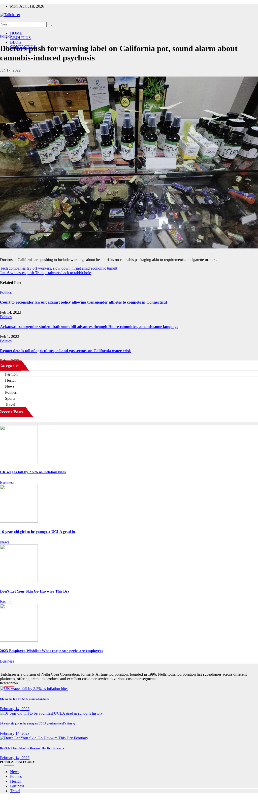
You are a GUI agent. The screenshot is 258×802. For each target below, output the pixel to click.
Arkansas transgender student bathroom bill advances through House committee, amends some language (89, 326)
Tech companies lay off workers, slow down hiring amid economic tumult (58, 268)
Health (10, 380)
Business (7, 482)
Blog (15, 42)
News (9, 386)
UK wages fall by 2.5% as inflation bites (33, 472)
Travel (10, 404)
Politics (6, 36)
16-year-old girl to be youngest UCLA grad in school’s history (37, 723)
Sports (10, 398)
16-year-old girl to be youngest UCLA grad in (37, 532)
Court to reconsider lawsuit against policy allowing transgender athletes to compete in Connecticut (83, 302)
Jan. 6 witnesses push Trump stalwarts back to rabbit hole (45, 273)
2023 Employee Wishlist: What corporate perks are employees (51, 651)
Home (16, 33)
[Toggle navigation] (2, 20)
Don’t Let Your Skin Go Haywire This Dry (35, 591)
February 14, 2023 (14, 709)
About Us (20, 37)
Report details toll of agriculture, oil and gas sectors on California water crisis (65, 351)
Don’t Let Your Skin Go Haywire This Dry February (32, 747)
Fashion (11, 374)
